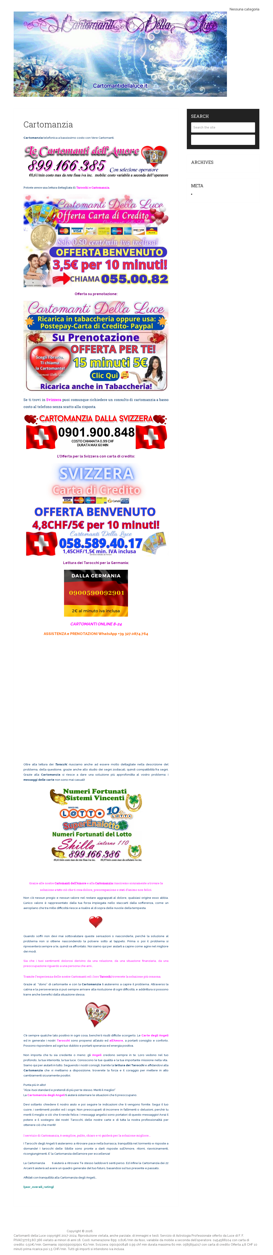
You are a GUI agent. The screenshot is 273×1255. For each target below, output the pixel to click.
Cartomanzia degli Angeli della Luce (40, 1231)
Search (223, 140)
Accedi (200, 194)
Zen (48, 1163)
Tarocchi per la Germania (106, 563)
